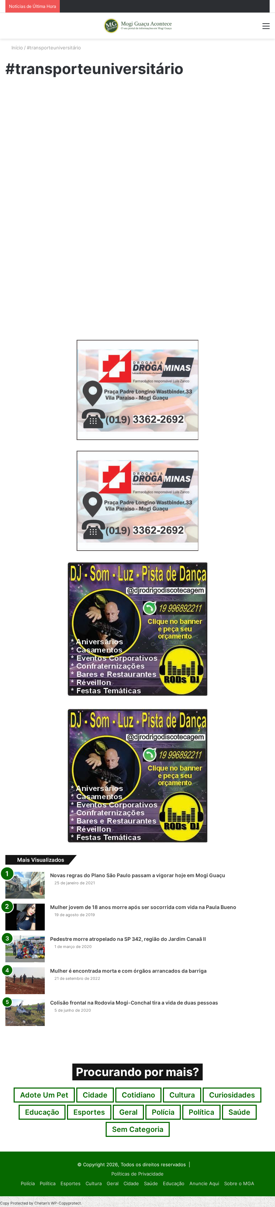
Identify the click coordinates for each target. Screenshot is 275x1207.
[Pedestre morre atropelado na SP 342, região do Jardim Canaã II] (25, 948)
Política (201, 1112)
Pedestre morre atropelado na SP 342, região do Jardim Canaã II (128, 939)
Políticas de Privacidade (137, 1174)
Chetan (40, 1203)
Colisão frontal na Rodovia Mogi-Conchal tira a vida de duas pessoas (134, 1003)
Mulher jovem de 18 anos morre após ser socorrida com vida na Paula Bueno (143, 907)
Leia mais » (23, 308)
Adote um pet (44, 1095)
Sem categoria (137, 1129)
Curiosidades (232, 1095)
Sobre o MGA (239, 1183)
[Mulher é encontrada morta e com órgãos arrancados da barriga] (25, 980)
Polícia (163, 1112)
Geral (128, 1112)
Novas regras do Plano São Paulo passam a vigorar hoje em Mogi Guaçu (137, 875)
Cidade (95, 1095)
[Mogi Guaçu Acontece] (137, 26)
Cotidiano (138, 1095)
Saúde (239, 1112)
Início (16, 47)
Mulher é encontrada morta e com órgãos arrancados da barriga (128, 971)
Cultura (182, 1095)
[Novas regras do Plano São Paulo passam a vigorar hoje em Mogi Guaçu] (25, 885)
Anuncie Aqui (204, 1183)
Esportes (89, 1112)
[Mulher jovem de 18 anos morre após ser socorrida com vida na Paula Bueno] (25, 917)
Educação (18, 93)
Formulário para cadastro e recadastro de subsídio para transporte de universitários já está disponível (42, 144)
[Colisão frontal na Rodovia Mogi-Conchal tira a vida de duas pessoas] (25, 1012)
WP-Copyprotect (66, 1203)
